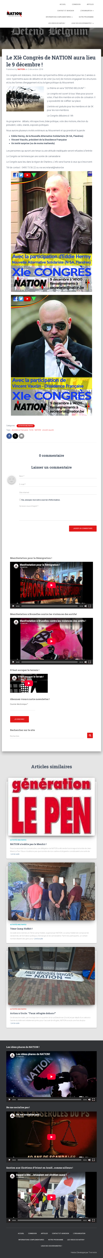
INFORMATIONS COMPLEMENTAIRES (58, 17)
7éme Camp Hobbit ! (21, 928)
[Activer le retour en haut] (98, 1253)
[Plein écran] (89, 606)
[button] (93, 11)
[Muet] (85, 606)
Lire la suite (15, 854)
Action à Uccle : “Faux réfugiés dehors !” (33, 1013)
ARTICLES (90, 4)
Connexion (76, 4)
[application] (51, 585)
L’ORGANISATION (86, 11)
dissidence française (20, 430)
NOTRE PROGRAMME (86, 17)
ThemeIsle (93, 1252)
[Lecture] (13, 606)
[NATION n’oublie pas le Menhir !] (51, 807)
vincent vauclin (48, 430)
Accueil (63, 4)
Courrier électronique (19, 704)
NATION (38, 430)
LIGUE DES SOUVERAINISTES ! (81, 23)
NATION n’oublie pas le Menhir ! (28, 844)
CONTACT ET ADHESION (65, 11)
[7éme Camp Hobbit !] (51, 891)
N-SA (31, 430)
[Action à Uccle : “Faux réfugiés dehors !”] (51, 976)
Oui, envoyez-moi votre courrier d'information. (40, 500)
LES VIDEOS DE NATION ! (56, 23)
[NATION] (14, 14)
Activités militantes (25, 425)
